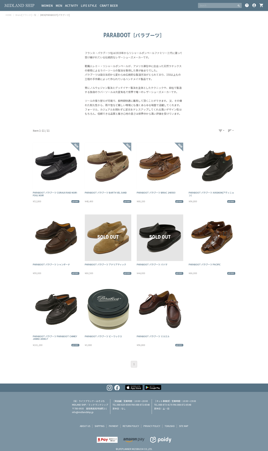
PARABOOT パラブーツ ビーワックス (103, 336)
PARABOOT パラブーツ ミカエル (153, 336)
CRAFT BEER (109, 5)
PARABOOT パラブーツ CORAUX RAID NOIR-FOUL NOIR (55, 194)
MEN (59, 5)
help (247, 5)
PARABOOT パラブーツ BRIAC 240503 (156, 192)
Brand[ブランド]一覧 (25, 14)
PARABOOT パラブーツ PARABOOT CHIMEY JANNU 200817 (55, 337)
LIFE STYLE (89, 5)
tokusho (170, 425)
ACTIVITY (71, 5)
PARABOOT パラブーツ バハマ (152, 264)
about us (85, 425)
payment (113, 425)
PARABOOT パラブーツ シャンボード (51, 264)
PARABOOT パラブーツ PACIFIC (205, 264)
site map (183, 425)
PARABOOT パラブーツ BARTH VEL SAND (106, 192)
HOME (9, 14)
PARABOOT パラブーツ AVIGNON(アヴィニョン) (211, 194)
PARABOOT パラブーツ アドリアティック (105, 264)
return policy (131, 425)
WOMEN (47, 5)
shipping (99, 425)
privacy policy (151, 425)
